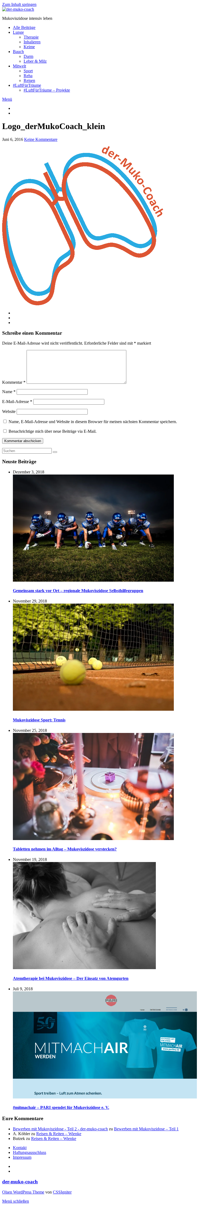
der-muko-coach (20, 1181)
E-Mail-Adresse (17, 401)
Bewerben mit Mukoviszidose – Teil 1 (146, 1129)
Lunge (18, 32)
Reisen (29, 80)
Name (9, 391)
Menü (7, 99)
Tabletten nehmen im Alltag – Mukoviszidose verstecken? (65, 849)
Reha (28, 75)
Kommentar (13, 382)
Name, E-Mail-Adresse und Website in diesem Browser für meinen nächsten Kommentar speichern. (93, 421)
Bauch (18, 51)
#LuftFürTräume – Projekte (47, 90)
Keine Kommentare (40, 139)
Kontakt (20, 1147)
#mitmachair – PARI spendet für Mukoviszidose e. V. (61, 1107)
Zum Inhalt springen (19, 4)
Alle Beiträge (24, 27)
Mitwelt (19, 66)
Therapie (31, 37)
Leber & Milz (35, 61)
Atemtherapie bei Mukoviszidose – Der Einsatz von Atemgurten (70, 978)
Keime (29, 46)
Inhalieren (32, 42)
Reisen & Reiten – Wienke (58, 1133)
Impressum (22, 1157)
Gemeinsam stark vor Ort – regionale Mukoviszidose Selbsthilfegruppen (78, 590)
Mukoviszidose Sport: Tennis (39, 720)
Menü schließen (15, 1201)
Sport (28, 71)
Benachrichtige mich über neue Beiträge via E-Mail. (53, 431)
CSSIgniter (62, 1192)
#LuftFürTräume (27, 85)
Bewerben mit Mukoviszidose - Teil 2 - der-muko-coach (60, 1129)
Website (9, 411)
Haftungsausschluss (29, 1152)
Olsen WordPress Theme (23, 1192)
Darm (28, 56)
